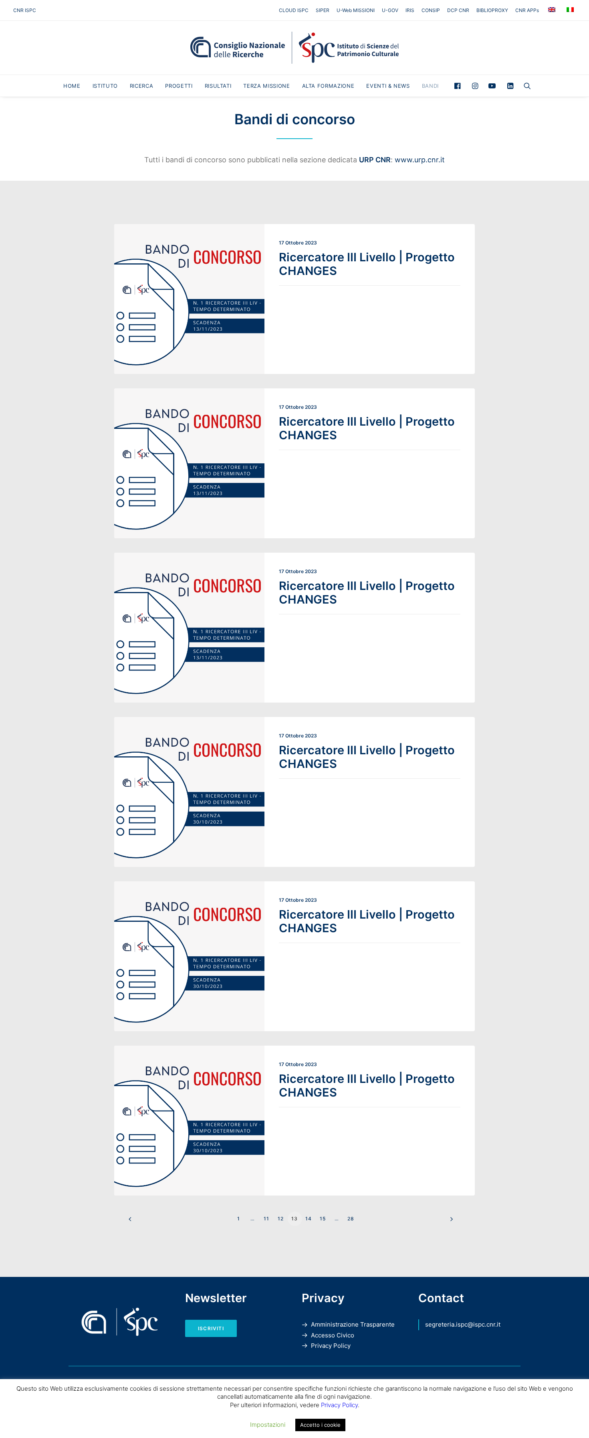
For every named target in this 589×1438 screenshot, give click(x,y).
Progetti (178, 86)
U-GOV (390, 10)
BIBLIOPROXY (492, 10)
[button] (459, 86)
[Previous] (139, 1222)
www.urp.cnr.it (420, 160)
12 (281, 1219)
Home (72, 86)
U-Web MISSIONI (356, 10)
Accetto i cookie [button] (320, 1425)
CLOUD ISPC (294, 10)
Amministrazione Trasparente (353, 1324)
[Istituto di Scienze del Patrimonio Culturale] (294, 48)
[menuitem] (295, 10)
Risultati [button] (218, 86)
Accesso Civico (332, 1335)
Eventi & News (387, 86)
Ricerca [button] (141, 86)
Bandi (430, 86)
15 (323, 1219)
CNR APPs (527, 10)
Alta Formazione (328, 86)
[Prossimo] (449, 1222)
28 (350, 1219)
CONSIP (431, 10)
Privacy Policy (331, 1345)
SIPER (322, 10)
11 (266, 1219)
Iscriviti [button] (211, 1328)
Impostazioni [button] (267, 1424)
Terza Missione (266, 86)
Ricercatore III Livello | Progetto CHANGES (367, 264)
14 (308, 1219)
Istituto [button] (105, 86)
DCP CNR (458, 10)
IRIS (409, 10)
